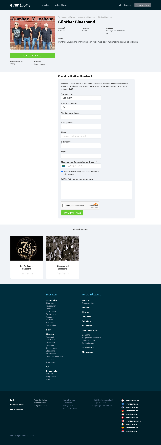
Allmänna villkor (40, 403)
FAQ (12, 400)
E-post (65, 151)
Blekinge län (111, 30)
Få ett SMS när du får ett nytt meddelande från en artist (81, 172)
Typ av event (66, 94)
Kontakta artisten (33, 56)
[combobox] (81, 136)
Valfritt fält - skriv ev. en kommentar (77, 179)
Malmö (84, 30)
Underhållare (60, 5)
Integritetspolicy (40, 405)
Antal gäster (66, 123)
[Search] (120, 4)
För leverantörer (143, 5)
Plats (64, 132)
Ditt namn (66, 142)
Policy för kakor (40, 400)
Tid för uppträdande (70, 113)
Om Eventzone (16, 409)
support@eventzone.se (102, 405)
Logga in (127, 5)
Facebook (135, 437)
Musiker (46, 5)
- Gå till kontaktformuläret (102, 400)
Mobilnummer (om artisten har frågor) (79, 162)
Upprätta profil (17, 405)
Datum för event (69, 103)
